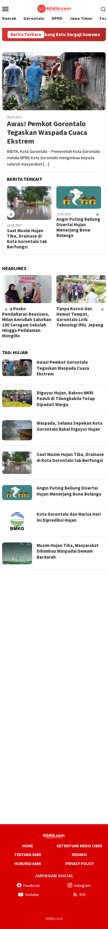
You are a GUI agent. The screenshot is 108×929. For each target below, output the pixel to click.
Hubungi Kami (27, 863)
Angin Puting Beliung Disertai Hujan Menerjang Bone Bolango (78, 227)
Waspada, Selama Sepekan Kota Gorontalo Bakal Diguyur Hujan (69, 426)
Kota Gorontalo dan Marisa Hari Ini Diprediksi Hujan (69, 517)
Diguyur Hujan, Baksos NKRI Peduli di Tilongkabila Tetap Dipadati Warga (66, 398)
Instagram (82, 885)
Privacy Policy (79, 863)
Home (27, 846)
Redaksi (79, 854)
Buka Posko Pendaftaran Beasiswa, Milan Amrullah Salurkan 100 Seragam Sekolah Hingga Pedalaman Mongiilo (26, 322)
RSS (83, 894)
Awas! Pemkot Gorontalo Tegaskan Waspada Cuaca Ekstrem (47, 132)
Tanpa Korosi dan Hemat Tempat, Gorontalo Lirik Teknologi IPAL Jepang (79, 317)
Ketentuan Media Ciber (79, 846)
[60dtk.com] (54, 8)
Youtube (31, 894)
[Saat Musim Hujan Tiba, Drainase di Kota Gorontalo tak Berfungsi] (29, 203)
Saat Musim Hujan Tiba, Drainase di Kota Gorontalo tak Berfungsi (27, 239)
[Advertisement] (54, 629)
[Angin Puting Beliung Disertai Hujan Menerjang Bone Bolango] (78, 197)
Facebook (31, 885)
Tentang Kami (27, 854)
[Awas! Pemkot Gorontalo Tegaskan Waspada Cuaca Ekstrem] (54, 81)
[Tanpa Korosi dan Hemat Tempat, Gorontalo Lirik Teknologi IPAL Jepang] (81, 289)
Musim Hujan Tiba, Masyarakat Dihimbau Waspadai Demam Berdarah (68, 551)
